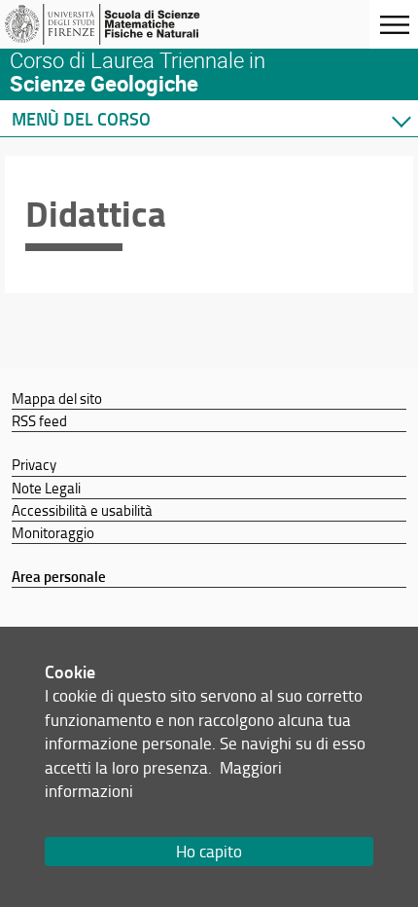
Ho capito (209, 851)
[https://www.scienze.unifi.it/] (110, 24)
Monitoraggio (53, 532)
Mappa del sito (57, 398)
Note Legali (46, 487)
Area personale (59, 576)
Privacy (34, 464)
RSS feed (39, 420)
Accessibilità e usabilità (82, 510)
